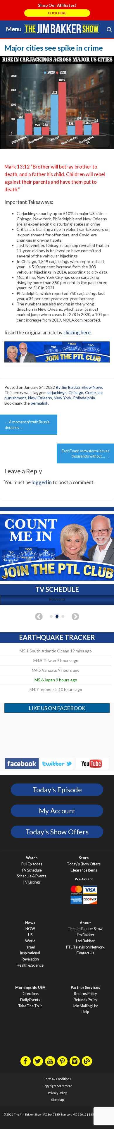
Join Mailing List (85, 1006)
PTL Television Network (85, 947)
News (30, 923)
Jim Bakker (61, 29)
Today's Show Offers (57, 832)
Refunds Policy (85, 1000)
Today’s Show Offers (84, 864)
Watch (31, 858)
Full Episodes (31, 864)
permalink (39, 403)
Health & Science (30, 965)
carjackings (56, 392)
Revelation (30, 959)
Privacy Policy (57, 1093)
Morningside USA (30, 987)
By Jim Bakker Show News (79, 387)
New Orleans (40, 397)
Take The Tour (30, 1006)
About (85, 923)
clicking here (77, 332)
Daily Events (30, 1000)
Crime (90, 392)
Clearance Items (83, 870)
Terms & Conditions (57, 1079)
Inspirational (30, 953)
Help (85, 1012)
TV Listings (32, 882)
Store (84, 858)
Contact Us (85, 953)
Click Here (57, 13)
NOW (30, 929)
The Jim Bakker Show (85, 929)
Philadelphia (84, 397)
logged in (42, 482)
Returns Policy (85, 993)
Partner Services (85, 987)
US (30, 935)
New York (62, 397)
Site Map (57, 1099)
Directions (30, 993)
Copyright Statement (57, 1086)
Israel (30, 947)
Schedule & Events (31, 876)
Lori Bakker (85, 941)
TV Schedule (31, 870)
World (30, 941)
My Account (57, 811)
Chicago (75, 392)
